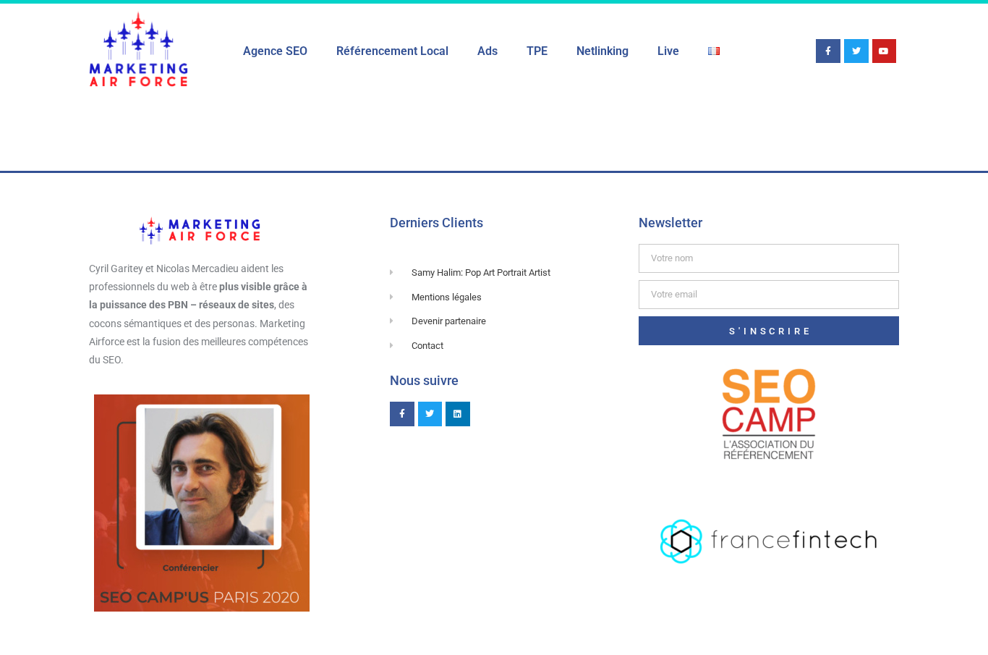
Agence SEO (275, 51)
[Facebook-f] (828, 51)
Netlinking (602, 51)
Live (668, 51)
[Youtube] (884, 51)
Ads (487, 51)
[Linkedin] (458, 414)
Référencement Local (392, 51)
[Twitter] (856, 51)
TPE (537, 51)
